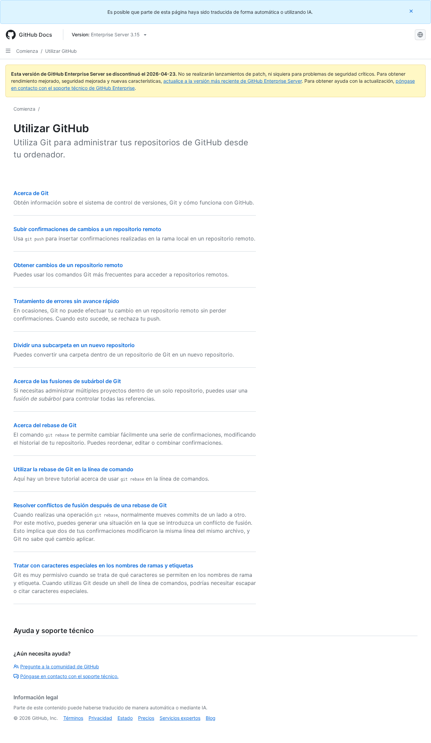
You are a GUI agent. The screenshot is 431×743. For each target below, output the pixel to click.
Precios (146, 718)
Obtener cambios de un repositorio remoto (68, 265)
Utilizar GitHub (61, 51)
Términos (73, 718)
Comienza (27, 51)
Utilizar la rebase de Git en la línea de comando (73, 469)
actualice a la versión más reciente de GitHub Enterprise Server (232, 81)
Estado (125, 718)
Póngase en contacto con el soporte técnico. (69, 676)
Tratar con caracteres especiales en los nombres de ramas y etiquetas (103, 565)
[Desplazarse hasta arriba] (416, 728)
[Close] (411, 11)
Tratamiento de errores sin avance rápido (66, 301)
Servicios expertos (180, 718)
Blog (211, 718)
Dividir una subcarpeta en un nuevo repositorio (74, 345)
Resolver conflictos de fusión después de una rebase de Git (90, 505)
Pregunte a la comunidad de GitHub (59, 666)
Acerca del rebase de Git (44, 425)
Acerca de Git (30, 193)
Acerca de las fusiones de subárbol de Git (67, 381)
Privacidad (100, 718)
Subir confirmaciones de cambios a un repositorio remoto (87, 229)
